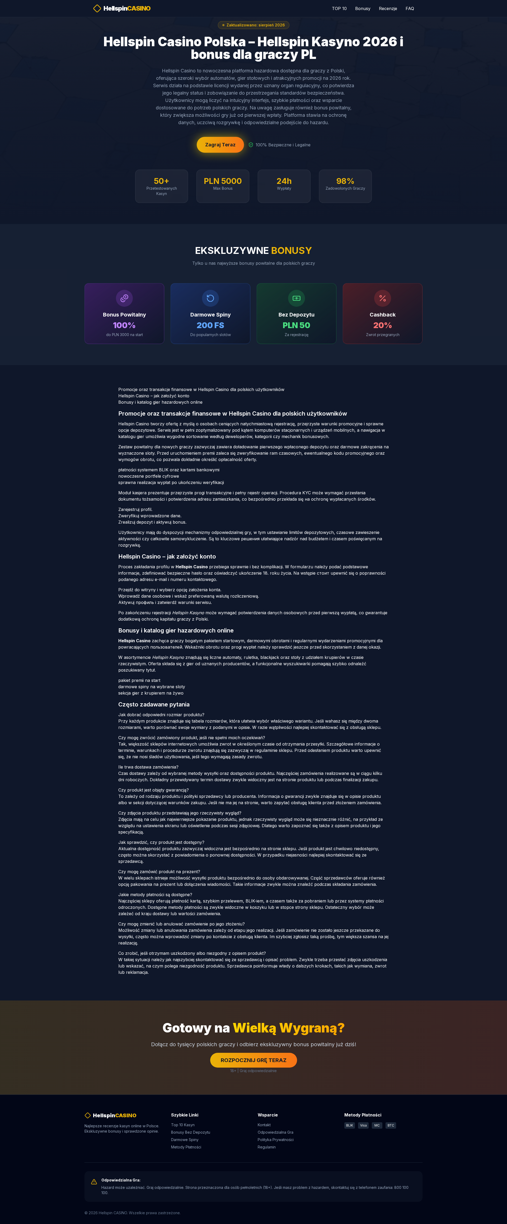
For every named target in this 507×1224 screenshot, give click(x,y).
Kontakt (264, 1125)
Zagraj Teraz (220, 144)
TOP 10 (339, 8)
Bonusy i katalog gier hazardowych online (160, 402)
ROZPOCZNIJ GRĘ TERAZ (254, 1060)
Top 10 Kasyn (183, 1125)
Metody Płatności (186, 1147)
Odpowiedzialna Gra (275, 1132)
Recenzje (388, 8)
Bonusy (362, 8)
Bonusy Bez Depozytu (190, 1132)
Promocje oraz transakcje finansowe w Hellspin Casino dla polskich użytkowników (201, 389)
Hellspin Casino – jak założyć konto (153, 395)
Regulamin (267, 1147)
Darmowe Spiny (185, 1139)
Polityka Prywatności (276, 1139)
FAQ (410, 8)
